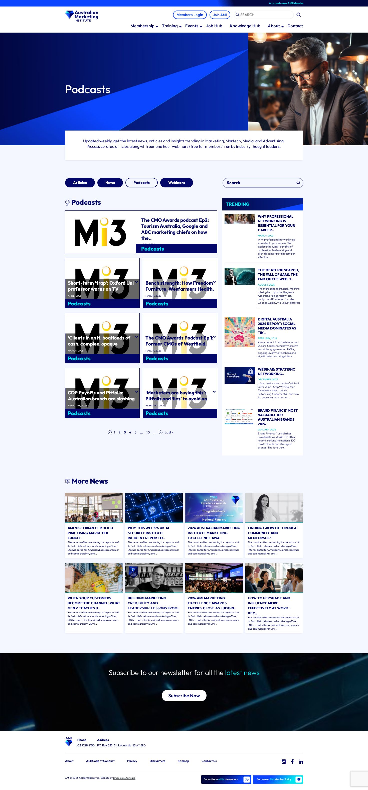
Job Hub (214, 25)
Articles (80, 182)
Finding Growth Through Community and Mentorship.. (272, 533)
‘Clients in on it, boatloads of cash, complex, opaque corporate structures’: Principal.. (99, 347)
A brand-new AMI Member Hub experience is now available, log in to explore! (299, 3)
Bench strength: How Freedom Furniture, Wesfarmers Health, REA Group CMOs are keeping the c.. (179, 292)
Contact (295, 25)
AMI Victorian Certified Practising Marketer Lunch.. (90, 533)
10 (148, 432)
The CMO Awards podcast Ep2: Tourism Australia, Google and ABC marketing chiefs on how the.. (175, 229)
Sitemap (183, 761)
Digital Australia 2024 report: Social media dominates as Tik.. (277, 326)
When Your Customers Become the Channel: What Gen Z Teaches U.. (94, 603)
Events (192, 25)
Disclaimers (157, 761)
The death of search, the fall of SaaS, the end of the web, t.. (278, 274)
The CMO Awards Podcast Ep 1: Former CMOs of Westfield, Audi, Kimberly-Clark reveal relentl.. (179, 347)
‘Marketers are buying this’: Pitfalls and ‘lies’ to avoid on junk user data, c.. (176, 399)
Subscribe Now (184, 696)
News (110, 182)
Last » (169, 432)
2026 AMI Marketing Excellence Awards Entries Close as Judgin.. (212, 603)
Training (170, 25)
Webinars (176, 182)
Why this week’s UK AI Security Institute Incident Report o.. (148, 533)
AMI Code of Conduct (100, 761)
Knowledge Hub (245, 25)
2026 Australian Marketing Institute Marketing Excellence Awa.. (214, 533)
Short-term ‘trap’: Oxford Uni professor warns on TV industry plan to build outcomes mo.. (102, 292)
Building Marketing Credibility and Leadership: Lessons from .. (154, 603)
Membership (142, 25)
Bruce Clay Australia (124, 777)
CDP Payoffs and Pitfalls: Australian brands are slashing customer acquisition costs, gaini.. (101, 402)
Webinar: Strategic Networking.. (276, 371)
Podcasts (141, 182)
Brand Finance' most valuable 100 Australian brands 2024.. (278, 417)
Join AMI (220, 15)
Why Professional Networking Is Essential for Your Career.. (276, 223)
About (274, 25)
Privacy (132, 761)
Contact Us (209, 761)
